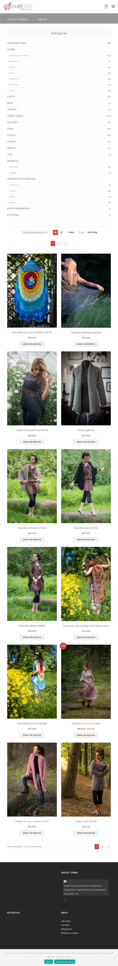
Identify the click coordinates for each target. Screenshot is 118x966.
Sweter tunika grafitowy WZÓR (32, 430)
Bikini (10, 103)
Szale (12, 90)
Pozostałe (13, 215)
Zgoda (49, 962)
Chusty (12, 67)
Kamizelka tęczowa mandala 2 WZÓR (32, 332)
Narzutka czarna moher (86, 528)
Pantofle (13, 167)
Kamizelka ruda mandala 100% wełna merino (86, 625)
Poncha (11, 135)
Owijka (12, 202)
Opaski (10, 129)
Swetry (11, 148)
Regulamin (66, 929)
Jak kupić (66, 921)
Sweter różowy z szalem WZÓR (32, 821)
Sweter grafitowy (86, 430)
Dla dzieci (12, 122)
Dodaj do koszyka (32, 344)
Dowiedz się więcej (65, 962)
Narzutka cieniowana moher (32, 528)
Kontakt (65, 925)
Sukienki (11, 142)
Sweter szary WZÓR (86, 821)
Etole (12, 73)
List (61, 232)
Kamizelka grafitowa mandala (86, 332)
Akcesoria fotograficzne (21, 179)
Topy (10, 154)
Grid (55, 232)
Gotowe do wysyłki (19, 56)
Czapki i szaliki (15, 116)
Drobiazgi (12, 161)
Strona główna (17, 19)
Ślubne (11, 49)
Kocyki (12, 191)
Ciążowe (12, 109)
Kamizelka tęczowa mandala (32, 723)
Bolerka (13, 61)
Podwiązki (14, 79)
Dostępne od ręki (16, 43)
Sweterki (13, 85)
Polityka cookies (69, 933)
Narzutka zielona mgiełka (32, 625)
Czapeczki (14, 185)
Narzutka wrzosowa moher (86, 723)
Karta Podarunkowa (18, 208)
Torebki (13, 173)
